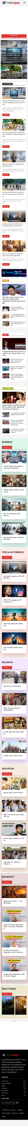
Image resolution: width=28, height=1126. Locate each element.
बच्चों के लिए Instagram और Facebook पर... (13, 601)
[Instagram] (6, 1102)
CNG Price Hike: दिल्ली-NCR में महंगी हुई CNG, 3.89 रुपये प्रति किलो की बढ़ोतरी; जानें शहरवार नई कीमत (13, 134)
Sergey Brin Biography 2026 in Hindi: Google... (14, 975)
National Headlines (7, 71)
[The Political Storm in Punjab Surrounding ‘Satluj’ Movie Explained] (5, 430)
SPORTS (5, 334)
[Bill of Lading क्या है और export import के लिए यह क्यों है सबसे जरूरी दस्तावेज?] (14, 505)
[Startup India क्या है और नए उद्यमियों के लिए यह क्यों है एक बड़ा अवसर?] (14, 156)
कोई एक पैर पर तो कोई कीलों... (12, 686)
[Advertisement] (14, 19)
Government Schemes (7, 51)
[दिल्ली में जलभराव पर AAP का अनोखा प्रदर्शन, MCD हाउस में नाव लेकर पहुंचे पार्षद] (5, 323)
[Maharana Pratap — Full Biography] (14, 892)
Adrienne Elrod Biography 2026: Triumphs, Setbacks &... (13, 926)
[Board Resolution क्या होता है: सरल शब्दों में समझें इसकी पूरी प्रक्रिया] (14, 528)
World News (5, 189)
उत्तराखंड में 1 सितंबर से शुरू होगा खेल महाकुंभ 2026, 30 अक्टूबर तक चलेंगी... (18, 368)
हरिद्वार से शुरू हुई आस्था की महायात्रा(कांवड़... (12, 709)
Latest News (5, 221)
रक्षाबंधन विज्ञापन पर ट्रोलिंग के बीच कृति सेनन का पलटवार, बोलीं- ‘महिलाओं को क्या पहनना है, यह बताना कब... (14, 407)
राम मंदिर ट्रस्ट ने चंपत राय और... (13, 756)
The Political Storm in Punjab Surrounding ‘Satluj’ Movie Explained (18, 431)
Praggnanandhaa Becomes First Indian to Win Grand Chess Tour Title (13, 353)
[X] (10, 1102)
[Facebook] (3, 1102)
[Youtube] (17, 1102)
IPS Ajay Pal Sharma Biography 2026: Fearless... (14, 951)
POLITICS (5, 280)
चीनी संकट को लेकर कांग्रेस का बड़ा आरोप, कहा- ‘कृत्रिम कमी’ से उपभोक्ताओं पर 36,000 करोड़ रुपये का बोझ (13, 300)
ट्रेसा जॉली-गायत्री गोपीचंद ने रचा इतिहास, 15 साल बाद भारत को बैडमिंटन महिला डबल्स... (17, 361)
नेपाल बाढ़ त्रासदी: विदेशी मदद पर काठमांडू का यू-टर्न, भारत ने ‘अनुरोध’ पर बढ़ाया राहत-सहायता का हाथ (13, 194)
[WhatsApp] (13, 1102)
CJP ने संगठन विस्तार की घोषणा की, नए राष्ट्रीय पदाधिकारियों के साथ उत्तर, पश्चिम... (18, 316)
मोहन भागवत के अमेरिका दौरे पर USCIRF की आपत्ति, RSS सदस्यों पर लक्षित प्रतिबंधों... (18, 309)
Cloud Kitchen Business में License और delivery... (13, 467)
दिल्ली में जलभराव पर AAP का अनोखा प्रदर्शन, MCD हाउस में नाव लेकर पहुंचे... (18, 323)
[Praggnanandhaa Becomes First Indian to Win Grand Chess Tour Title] (14, 344)
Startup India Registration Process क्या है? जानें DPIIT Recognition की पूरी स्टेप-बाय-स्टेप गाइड (13, 102)
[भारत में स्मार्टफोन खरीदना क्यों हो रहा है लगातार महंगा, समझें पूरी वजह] (14, 638)
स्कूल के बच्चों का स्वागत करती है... (14, 793)
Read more (6, 114)
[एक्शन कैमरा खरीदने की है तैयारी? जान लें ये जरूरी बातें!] (14, 615)
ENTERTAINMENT (7, 388)
